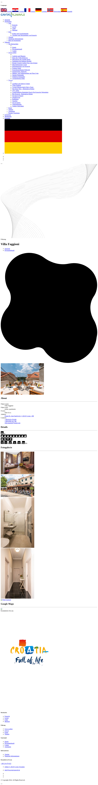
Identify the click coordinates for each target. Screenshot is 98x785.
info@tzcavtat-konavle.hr (12, 770)
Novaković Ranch (17, 96)
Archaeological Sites (18, 78)
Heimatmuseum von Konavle (21, 66)
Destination (8, 21)
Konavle (14, 25)
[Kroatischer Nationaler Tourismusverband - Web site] (29, 670)
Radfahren (15, 99)
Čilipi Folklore (16, 85)
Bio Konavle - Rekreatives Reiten (22, 94)
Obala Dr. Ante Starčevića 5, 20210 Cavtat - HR (19, 416)
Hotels (14, 47)
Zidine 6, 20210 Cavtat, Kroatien (15, 767)
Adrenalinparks (17, 104)
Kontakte (7, 118)
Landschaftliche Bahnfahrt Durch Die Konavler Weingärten (30, 92)
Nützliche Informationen (15, 39)
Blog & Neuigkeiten (14, 40)
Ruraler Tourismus (14, 113)
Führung (7, 42)
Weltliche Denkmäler (18, 77)
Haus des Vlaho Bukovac (20, 58)
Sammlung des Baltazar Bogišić (21, 61)
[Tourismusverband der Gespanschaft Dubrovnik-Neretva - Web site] (29, 709)
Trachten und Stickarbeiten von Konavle (24, 35)
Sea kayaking (16, 102)
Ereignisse (8, 115)
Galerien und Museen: (19, 56)
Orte (9, 23)
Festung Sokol (16, 68)
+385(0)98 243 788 (10, 421)
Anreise (10, 37)
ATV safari (15, 90)
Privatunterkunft (17, 49)
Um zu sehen (12, 52)
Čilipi (14, 28)
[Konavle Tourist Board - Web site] (49, 631)
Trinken (10, 109)
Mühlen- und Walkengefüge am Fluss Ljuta (25, 73)
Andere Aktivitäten (18, 106)
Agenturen (11, 111)
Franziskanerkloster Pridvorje (21, 70)
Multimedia (8, 116)
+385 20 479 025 (6, 763)
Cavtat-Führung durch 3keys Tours (22, 87)
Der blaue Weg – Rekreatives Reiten (23, 89)
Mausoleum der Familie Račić (21, 59)
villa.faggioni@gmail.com (12, 423)
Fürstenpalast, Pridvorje (19, 71)
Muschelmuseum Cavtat (19, 64)
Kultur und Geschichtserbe (20, 33)
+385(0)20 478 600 (10, 419)
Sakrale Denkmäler (18, 75)
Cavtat (14, 27)
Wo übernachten (13, 44)
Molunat (14, 30)
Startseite (7, 249)
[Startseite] (13, 16)
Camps (14, 51)
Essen (10, 108)
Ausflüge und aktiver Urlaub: (21, 83)
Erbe (9, 32)
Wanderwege (16, 97)
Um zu (10, 80)
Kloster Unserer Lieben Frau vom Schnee (24, 63)
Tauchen (14, 101)
